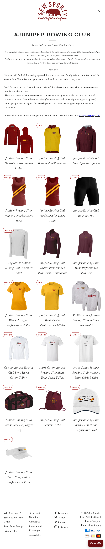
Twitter (61, 517)
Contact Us (34, 521)
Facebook (62, 513)
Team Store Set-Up (13, 526)
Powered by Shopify (91, 525)
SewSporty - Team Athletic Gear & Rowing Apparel (90, 517)
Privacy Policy (11, 531)
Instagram (62, 527)
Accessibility (35, 535)
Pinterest (62, 522)
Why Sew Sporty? (12, 513)
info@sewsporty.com (89, 115)
